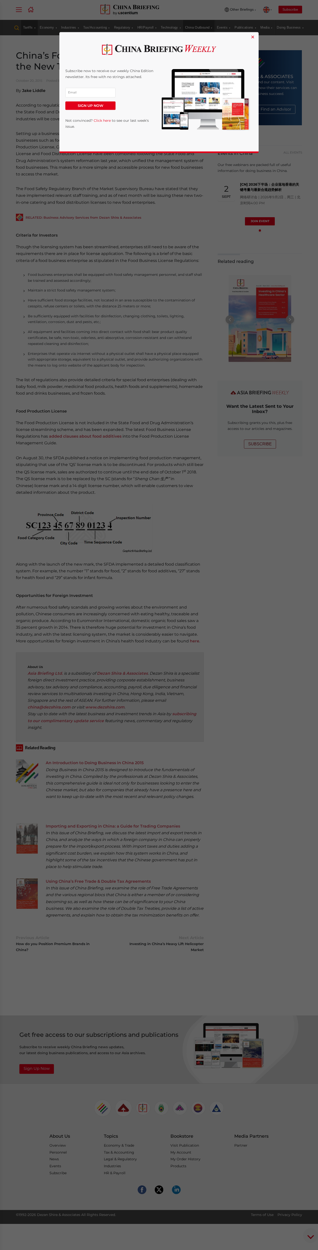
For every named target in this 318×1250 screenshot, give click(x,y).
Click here (102, 120)
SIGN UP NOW (90, 105)
